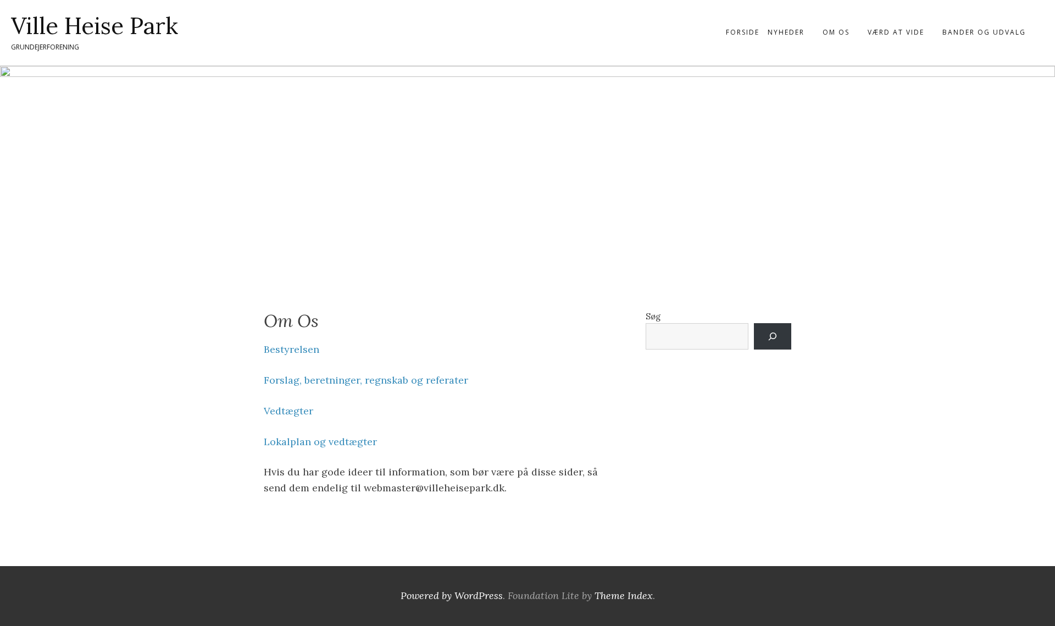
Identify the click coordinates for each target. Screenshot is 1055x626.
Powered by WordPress (452, 595)
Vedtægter (288, 411)
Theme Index (624, 595)
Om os (836, 32)
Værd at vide (896, 32)
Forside (742, 32)
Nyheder (786, 32)
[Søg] (772, 336)
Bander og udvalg (984, 32)
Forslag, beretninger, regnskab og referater (366, 380)
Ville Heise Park (94, 26)
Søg (653, 316)
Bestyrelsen (291, 349)
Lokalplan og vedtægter (320, 441)
